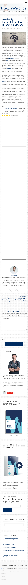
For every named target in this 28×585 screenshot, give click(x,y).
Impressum (17, 563)
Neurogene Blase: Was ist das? (10, 547)
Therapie (11, 565)
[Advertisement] (14, 133)
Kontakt (22, 563)
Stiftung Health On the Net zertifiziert (21, 568)
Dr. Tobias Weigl (8, 28)
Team (5, 563)
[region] (14, 422)
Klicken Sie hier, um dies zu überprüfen (16, 571)
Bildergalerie (20, 565)
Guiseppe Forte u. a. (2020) (11, 108)
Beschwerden (4, 565)
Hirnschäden (11, 58)
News (3, 29)
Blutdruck (8, 68)
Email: (4, 506)
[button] (10, 435)
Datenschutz (10, 563)
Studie (7, 60)
